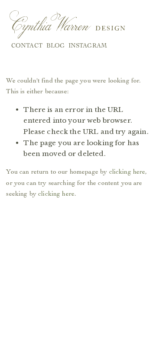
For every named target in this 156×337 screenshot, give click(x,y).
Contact (26, 45)
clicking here (127, 171)
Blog (55, 45)
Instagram (87, 45)
